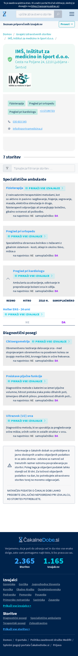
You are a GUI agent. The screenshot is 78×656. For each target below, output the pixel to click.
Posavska (40, 594)
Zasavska (53, 600)
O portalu (21, 640)
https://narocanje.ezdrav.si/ (45, 6)
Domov (7, 34)
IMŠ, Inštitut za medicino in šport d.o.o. (31, 38)
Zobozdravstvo (38, 623)
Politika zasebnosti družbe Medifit (50, 640)
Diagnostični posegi (15, 618)
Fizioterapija (16, 103)
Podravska (9, 594)
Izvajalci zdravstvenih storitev (33, 34)
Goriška (23, 584)
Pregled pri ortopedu (41, 103)
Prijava (57, 645)
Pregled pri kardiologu (22, 112)
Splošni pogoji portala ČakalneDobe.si (26, 645)
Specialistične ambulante (45, 618)
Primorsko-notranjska (16, 600)
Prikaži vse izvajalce (44, 188)
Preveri (65, 24)
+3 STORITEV (47, 111)
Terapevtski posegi (14, 623)
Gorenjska (9, 584)
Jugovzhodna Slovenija (46, 584)
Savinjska (39, 600)
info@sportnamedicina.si (27, 128)
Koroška (8, 589)
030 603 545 (20, 121)
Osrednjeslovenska (49, 589)
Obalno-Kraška (25, 589)
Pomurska (25, 594)
